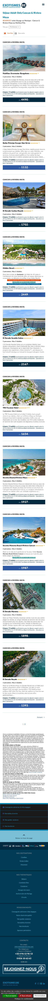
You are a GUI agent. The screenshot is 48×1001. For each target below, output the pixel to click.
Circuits (24, 897)
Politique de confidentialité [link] (24, 999)
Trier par (5, 27)
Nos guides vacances (12, 820)
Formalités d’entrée (11, 813)
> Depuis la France (24, 956)
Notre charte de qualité (24, 915)
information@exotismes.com (24, 946)
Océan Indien (24, 861)
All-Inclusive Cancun (8, 797)
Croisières (24, 886)
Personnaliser (40, 996)
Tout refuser (26, 996)
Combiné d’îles (24, 883)
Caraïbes (24, 857)
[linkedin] (44, 983)
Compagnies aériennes (24, 912)
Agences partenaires (24, 930)
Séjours (24, 879)
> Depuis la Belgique (24, 951)
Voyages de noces (24, 890)
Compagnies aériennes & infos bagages (18, 807)
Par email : (24, 944)
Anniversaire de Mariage (24, 894)
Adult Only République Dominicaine (13, 798)
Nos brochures (10, 826)
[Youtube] (38, 983)
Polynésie (24, 865)
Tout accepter (10, 996)
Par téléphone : (24, 949)
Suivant (40, 717)
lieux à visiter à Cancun (35, 772)
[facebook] (35, 983)
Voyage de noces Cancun (10, 795)
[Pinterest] (41, 983)
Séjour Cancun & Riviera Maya (11, 794)
